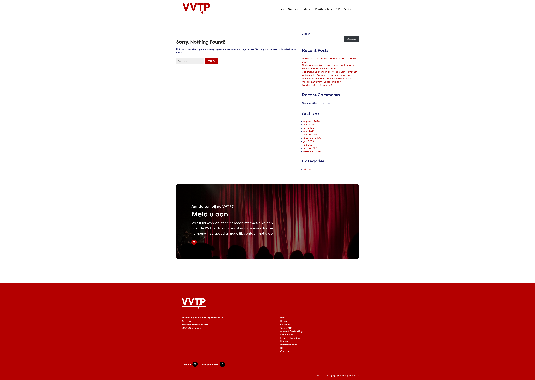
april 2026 (308, 131)
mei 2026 (308, 128)
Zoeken (306, 33)
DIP (338, 9)
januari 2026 (310, 134)
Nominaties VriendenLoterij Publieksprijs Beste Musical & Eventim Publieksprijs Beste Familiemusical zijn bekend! (327, 82)
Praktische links (323, 9)
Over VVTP (286, 328)
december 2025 (312, 138)
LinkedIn (186, 364)
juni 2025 (308, 141)
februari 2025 (310, 148)
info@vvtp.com (210, 364)
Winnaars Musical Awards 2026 (319, 68)
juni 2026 (308, 124)
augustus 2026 (311, 121)
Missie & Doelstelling (291, 331)
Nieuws (307, 9)
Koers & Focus (287, 334)
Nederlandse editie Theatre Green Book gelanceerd (330, 65)
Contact (348, 9)
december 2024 (312, 151)
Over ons (293, 9)
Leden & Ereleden (290, 338)
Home (280, 9)
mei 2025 (308, 144)
